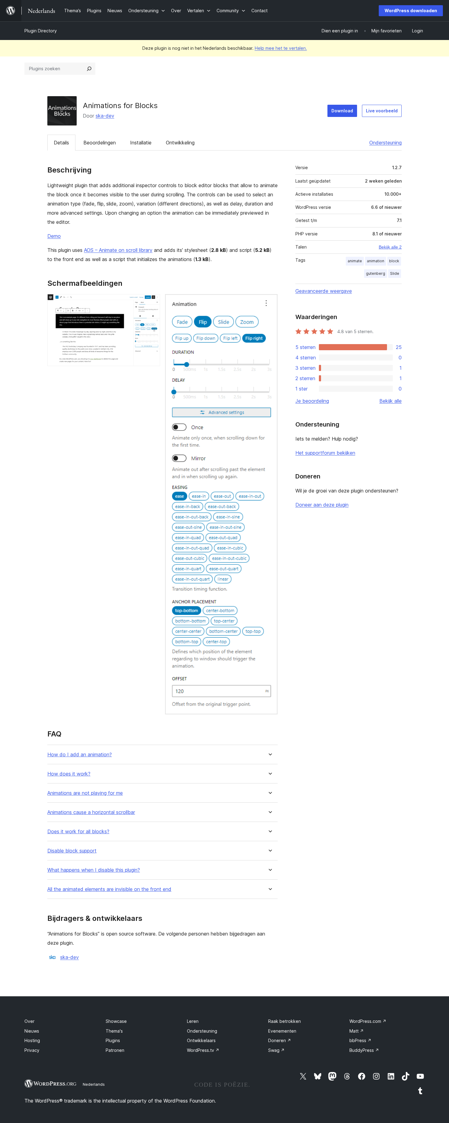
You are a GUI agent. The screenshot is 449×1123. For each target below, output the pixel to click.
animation (375, 261)
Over (29, 1021)
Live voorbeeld (382, 110)
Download (342, 110)
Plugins (113, 1040)
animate (355, 261)
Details (61, 143)
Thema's (114, 1031)
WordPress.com (367, 1021)
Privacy (31, 1050)
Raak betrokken (284, 1021)
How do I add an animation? (79, 755)
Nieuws (31, 1031)
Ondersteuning (385, 143)
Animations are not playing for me (85, 793)
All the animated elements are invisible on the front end (109, 889)
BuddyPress (364, 1050)
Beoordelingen (99, 143)
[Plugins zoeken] (89, 69)
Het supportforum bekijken (325, 453)
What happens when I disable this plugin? (93, 870)
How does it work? (68, 774)
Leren (193, 1021)
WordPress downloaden (411, 10)
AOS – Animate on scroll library (118, 250)
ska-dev (105, 116)
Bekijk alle (390, 401)
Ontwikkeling (180, 143)
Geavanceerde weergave (323, 291)
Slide (394, 273)
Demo (54, 236)
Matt (356, 1031)
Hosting (32, 1040)
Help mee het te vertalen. (281, 48)
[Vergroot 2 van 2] (269, 302)
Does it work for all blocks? (78, 831)
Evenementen (282, 1031)
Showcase (116, 1021)
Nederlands (94, 1084)
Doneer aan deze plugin (322, 505)
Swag (276, 1050)
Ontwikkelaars (201, 1040)
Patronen (115, 1050)
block (394, 261)
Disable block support (72, 851)
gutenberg (375, 273)
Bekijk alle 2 (390, 247)
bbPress (360, 1040)
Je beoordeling (312, 401)
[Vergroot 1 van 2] (152, 302)
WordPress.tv (203, 1050)
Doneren (279, 1040)
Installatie (140, 143)
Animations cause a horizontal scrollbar (91, 812)
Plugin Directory (40, 30)
